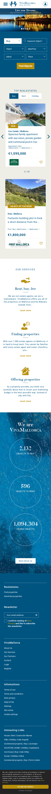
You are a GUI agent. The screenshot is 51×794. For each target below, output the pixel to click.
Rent (24, 96)
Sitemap (7, 706)
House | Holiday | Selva (14, 756)
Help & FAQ (9, 702)
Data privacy (9, 698)
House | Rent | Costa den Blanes (18, 735)
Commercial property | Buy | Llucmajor (21, 744)
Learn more (25, 310)
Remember (42, 162)
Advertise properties (13, 596)
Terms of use (9, 690)
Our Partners (10, 656)
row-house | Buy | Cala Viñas (16, 752)
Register (7, 668)
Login (6, 664)
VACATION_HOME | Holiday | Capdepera (21, 748)
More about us (25, 561)
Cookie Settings (25, 791)
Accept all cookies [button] (26, 787)
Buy (14, 96)
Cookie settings (11, 714)
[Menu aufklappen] (6, 4)
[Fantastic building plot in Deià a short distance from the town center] (25, 192)
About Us (8, 648)
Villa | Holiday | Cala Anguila (16, 740)
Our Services (9, 652)
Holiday (35, 96)
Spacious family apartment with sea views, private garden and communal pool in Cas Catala (24, 138)
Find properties (10, 592)
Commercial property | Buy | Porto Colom (22, 760)
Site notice (8, 710)
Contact (7, 660)
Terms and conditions (13, 694)
